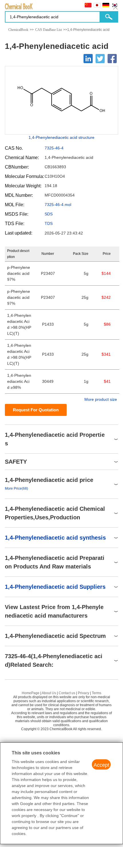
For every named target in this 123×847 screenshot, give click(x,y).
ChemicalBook (18, 30)
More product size (100, 399)
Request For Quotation (36, 409)
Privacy (83, 693)
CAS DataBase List (48, 30)
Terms (96, 693)
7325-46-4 (54, 148)
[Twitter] (100, 58)
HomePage (30, 693)
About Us (49, 693)
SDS (49, 214)
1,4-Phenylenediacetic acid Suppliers (55, 587)
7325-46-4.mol (58, 204)
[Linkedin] (88, 58)
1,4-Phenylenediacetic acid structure (61, 137)
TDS (49, 223)
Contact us (67, 693)
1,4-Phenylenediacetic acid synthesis (55, 537)
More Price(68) (16, 488)
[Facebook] (112, 58)
